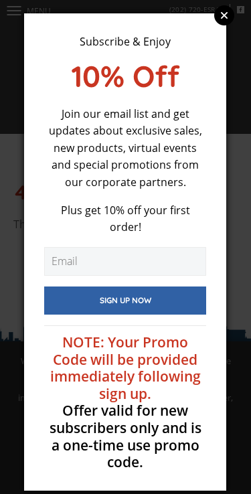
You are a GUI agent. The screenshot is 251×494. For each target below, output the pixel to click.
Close (224, 15)
